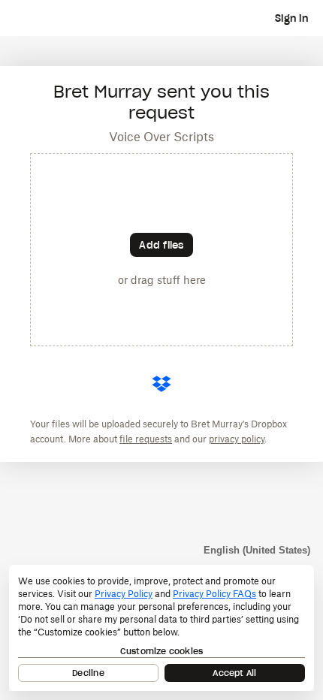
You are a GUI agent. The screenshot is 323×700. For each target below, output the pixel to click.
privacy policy (236, 439)
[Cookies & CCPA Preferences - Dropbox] (161, 628)
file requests (145, 439)
